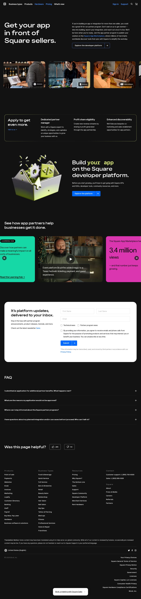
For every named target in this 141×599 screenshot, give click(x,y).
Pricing (75, 475)
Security (133, 569)
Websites (8, 482)
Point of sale (9, 475)
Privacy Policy (66, 352)
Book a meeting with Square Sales (68, 591)
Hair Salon (42, 501)
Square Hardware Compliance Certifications (120, 587)
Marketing (8, 493)
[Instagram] (135, 550)
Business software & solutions (16, 523)
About (108, 488)
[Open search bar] (131, 4)
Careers (109, 496)
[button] (4, 258)
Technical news (69, 325)
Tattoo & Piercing (45, 512)
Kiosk (6, 486)
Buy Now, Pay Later (11, 516)
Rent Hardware (78, 504)
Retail (40, 489)
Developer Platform (79, 497)
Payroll (7, 512)
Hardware (8, 519)
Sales (74, 486)
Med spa (41, 516)
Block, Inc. (133, 591)
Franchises (42, 530)
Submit (66, 343)
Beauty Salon (43, 493)
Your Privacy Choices (129, 557)
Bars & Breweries (45, 486)
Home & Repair (44, 527)
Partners (109, 503)
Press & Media (111, 492)
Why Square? (77, 478)
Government (132, 572)
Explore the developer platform (88, 45)
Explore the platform (84, 194)
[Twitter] (129, 550)
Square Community (79, 493)
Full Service (42, 482)
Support (75, 489)
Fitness (41, 519)
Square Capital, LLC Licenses (125, 580)
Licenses (133, 576)
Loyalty (7, 497)
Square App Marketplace (94, 36)
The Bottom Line (78, 482)
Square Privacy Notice (128, 565)
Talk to (11, 130)
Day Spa (41, 508)
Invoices (7, 489)
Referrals (109, 499)
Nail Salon (42, 504)
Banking (7, 504)
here (38, 328)
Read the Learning (11, 277)
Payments (8, 478)
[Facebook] (132, 550)
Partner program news (89, 325)
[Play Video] (70, 259)
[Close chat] (85, 592)
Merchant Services (79, 501)
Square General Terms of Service (124, 561)
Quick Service (43, 478)
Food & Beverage (44, 475)
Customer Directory (11, 501)
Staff (6, 508)
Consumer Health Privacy (127, 584)
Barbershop (42, 497)
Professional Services (46, 523)
